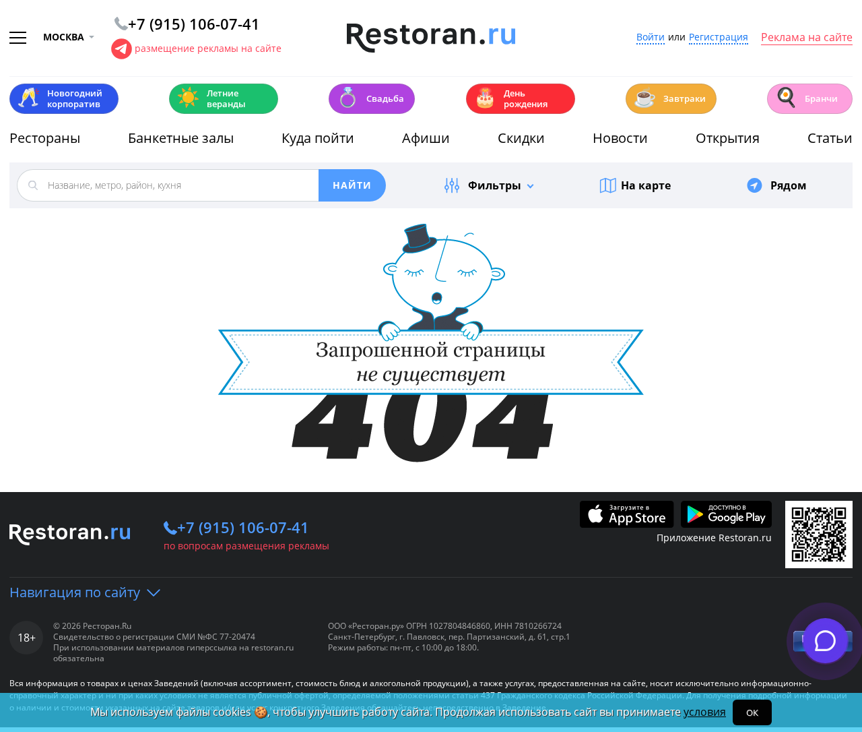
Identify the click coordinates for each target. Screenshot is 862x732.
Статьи (830, 138)
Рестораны (44, 138)
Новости (620, 138)
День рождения (510, 98)
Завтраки (669, 97)
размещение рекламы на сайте (208, 48)
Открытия (728, 138)
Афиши (426, 138)
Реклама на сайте (807, 37)
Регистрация (718, 37)
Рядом (788, 185)
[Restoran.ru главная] (431, 38)
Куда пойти (317, 138)
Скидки (521, 138)
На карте (646, 185)
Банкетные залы (181, 138)
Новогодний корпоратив (59, 98)
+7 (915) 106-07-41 (243, 527)
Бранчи (806, 97)
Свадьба (370, 97)
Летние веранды (211, 98)
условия (705, 711)
